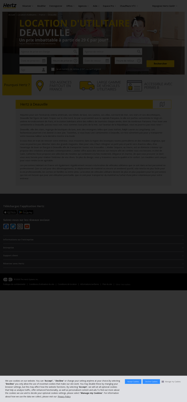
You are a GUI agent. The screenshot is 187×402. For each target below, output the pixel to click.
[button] (171, 381)
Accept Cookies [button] (133, 381)
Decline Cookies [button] (151, 381)
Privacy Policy (64, 396)
